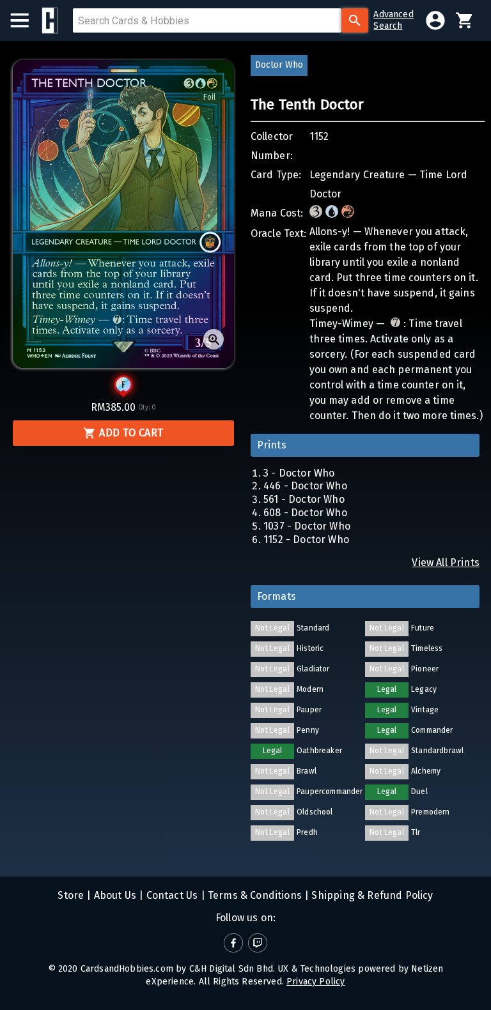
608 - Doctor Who (305, 513)
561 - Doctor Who (304, 499)
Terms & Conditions (253, 895)
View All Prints (445, 562)
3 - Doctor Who (298, 473)
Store (71, 895)
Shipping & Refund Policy (371, 895)
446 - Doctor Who (305, 486)
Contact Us (170, 895)
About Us (114, 895)
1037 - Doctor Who (306, 526)
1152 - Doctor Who (306, 539)
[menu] (26, 20)
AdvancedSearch (393, 20)
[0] (464, 20)
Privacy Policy (315, 981)
